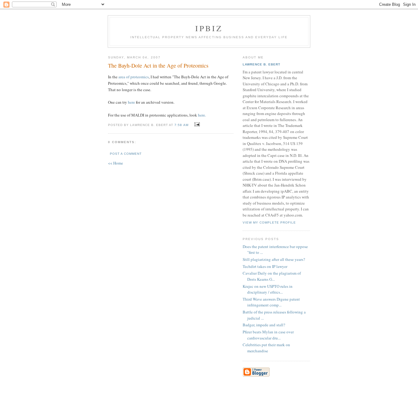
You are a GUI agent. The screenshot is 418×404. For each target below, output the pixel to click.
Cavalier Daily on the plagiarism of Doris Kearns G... (272, 276)
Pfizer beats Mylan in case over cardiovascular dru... (268, 335)
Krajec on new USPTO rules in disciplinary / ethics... (268, 289)
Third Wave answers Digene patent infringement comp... (271, 302)
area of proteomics (133, 77)
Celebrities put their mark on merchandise (266, 348)
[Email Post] (196, 124)
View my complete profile (269, 222)
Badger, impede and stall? (264, 325)
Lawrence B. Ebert (261, 64)
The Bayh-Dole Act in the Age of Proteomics (158, 65)
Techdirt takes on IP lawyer (265, 266)
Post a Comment (126, 153)
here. (202, 115)
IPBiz (209, 28)
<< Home (115, 163)
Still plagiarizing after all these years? (274, 259)
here (131, 102)
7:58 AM (181, 125)
